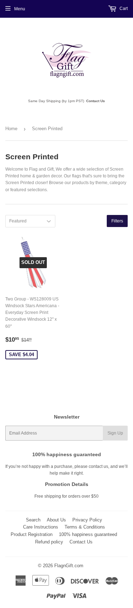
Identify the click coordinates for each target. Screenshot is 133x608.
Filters (117, 221)
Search (33, 520)
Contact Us (95, 101)
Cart (123, 8)
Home (11, 128)
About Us (56, 520)
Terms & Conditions (85, 527)
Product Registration (31, 534)
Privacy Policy (87, 520)
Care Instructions (40, 527)
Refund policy (49, 542)
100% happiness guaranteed (88, 534)
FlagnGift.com (68, 565)
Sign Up (115, 433)
